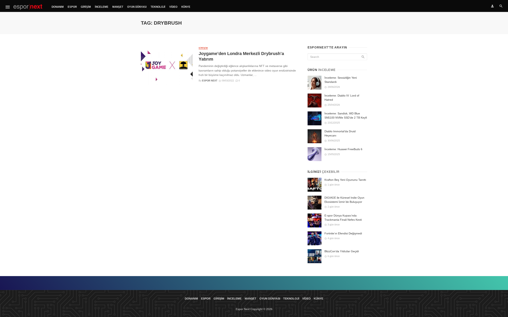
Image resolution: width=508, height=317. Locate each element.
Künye (185, 6)
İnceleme (101, 6)
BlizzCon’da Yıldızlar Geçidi (341, 251)
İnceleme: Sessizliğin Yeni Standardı (340, 79)
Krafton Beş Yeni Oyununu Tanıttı (345, 179)
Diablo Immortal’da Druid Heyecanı (340, 133)
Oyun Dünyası (137, 6)
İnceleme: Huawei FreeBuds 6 (343, 149)
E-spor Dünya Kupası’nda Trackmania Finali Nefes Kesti (343, 217)
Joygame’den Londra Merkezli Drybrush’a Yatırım (241, 56)
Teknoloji (158, 6)
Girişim (86, 6)
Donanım (58, 6)
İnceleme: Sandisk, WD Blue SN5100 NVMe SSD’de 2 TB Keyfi (345, 115)
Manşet (117, 6)
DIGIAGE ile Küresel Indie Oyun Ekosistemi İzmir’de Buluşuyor (344, 199)
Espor (72, 6)
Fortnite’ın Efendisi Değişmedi (343, 233)
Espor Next (209, 80)
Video (173, 6)
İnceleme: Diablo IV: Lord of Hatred (341, 97)
